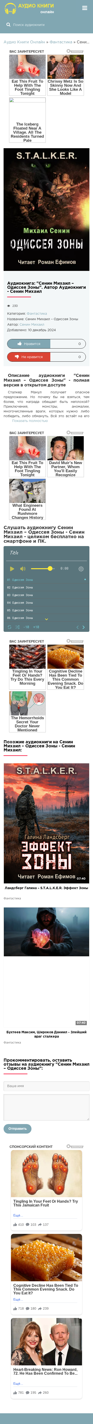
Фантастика (37, 313)
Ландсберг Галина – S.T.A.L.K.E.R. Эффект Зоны (46, 888)
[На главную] (30, 8)
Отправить (17, 1128)
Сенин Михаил (32, 324)
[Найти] (8, 25)
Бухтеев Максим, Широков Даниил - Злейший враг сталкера (46, 1034)
